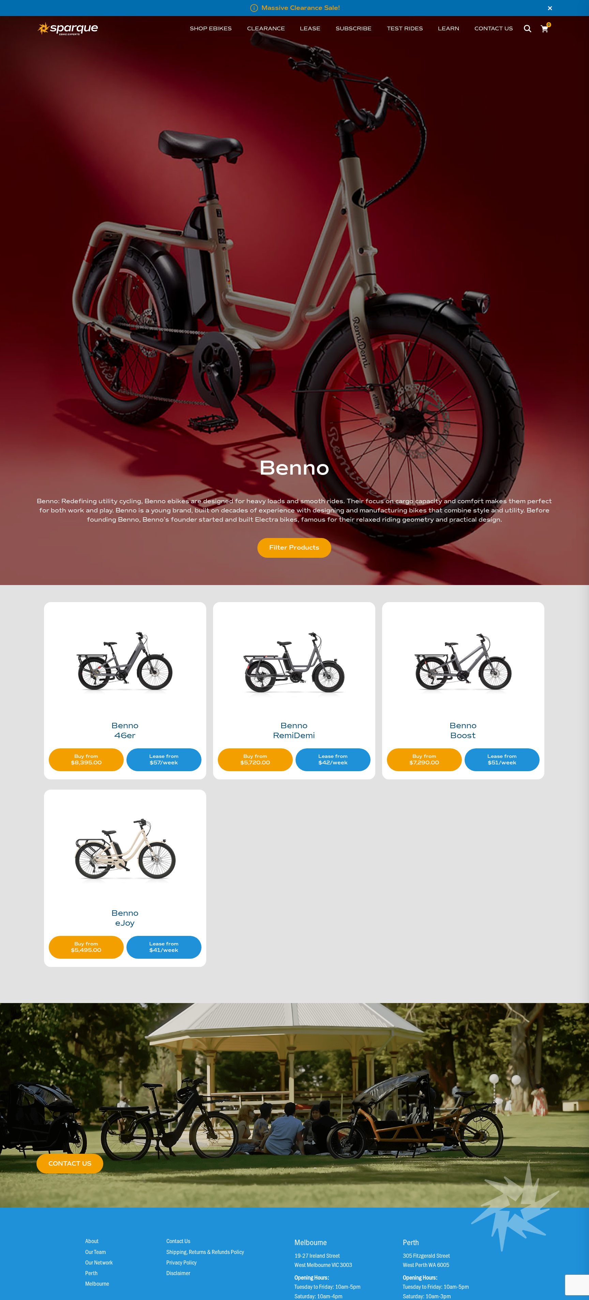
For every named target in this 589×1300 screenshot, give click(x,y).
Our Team (95, 1251)
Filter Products (294, 547)
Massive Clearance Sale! (300, 8)
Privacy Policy (181, 1262)
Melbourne (97, 1283)
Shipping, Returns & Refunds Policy (205, 1251)
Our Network (98, 1262)
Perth (91, 1273)
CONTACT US (69, 1163)
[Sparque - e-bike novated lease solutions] (67, 28)
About (92, 1241)
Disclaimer (178, 1273)
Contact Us (178, 1241)
